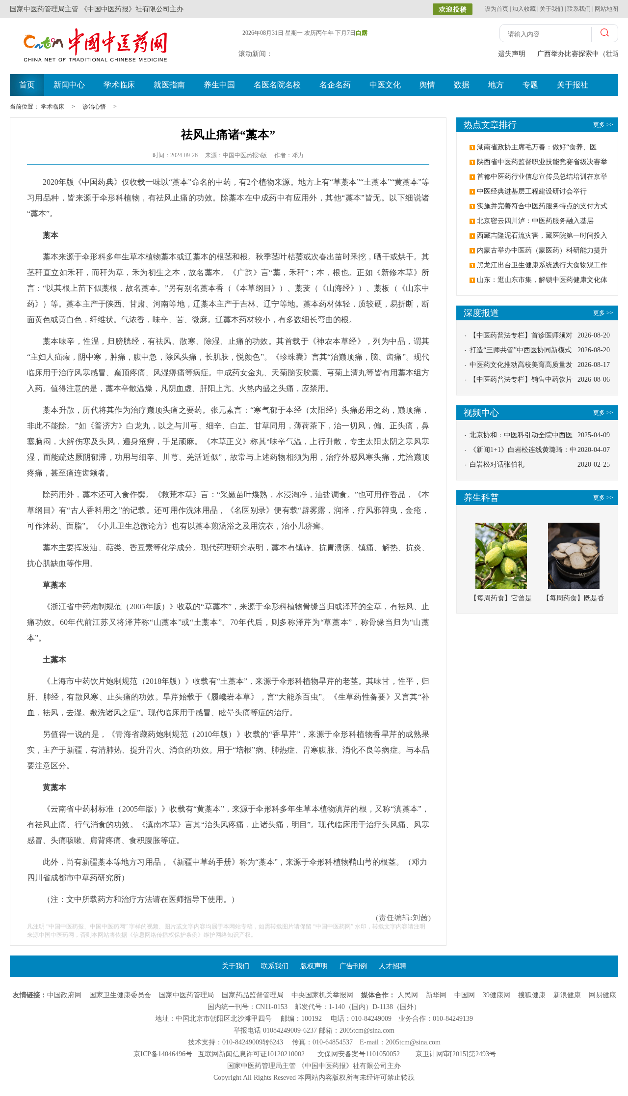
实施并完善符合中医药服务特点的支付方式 (542, 206)
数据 (462, 85)
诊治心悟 (94, 106)
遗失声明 (510, 53)
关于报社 (572, 85)
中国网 (464, 995)
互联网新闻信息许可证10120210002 (251, 1054)
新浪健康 (567, 995)
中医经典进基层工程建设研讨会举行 (532, 191)
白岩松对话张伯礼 (497, 464)
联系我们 (579, 8)
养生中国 (219, 85)
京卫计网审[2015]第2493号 (456, 1054)
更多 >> (603, 312)
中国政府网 (64, 995)
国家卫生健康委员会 (120, 995)
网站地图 (606, 8)
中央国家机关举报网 (322, 995)
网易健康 (602, 995)
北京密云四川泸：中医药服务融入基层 (535, 221)
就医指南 (169, 85)
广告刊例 (353, 966)
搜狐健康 (532, 995)
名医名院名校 (277, 85)
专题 (530, 85)
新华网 (436, 995)
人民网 (407, 995)
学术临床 (119, 85)
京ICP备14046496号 (162, 1054)
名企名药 (335, 85)
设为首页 (496, 8)
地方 (496, 85)
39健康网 (496, 995)
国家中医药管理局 (186, 995)
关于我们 (551, 8)
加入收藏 (524, 8)
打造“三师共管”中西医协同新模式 (521, 350)
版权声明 (314, 966)
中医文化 (385, 85)
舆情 (427, 85)
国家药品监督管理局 (253, 995)
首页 (27, 85)
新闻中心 (69, 85)
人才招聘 (392, 966)
